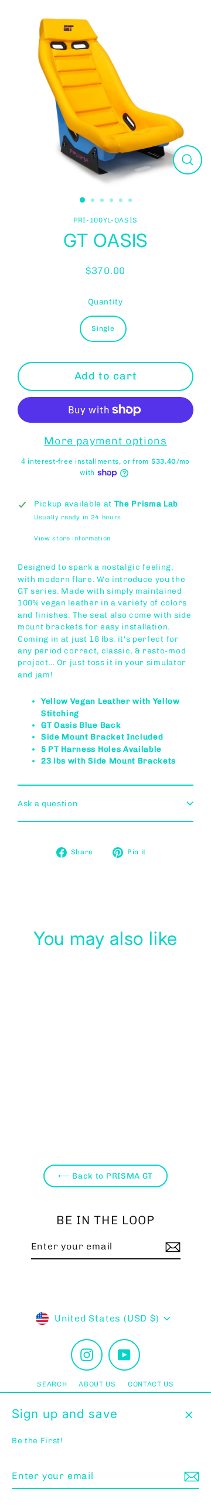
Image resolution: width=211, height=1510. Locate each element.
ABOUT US (97, 1384)
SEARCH (52, 1384)
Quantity (105, 301)
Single (102, 328)
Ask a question (48, 803)
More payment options (105, 440)
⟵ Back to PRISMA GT (105, 1175)
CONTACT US (151, 1384)
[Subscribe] (190, 1476)
